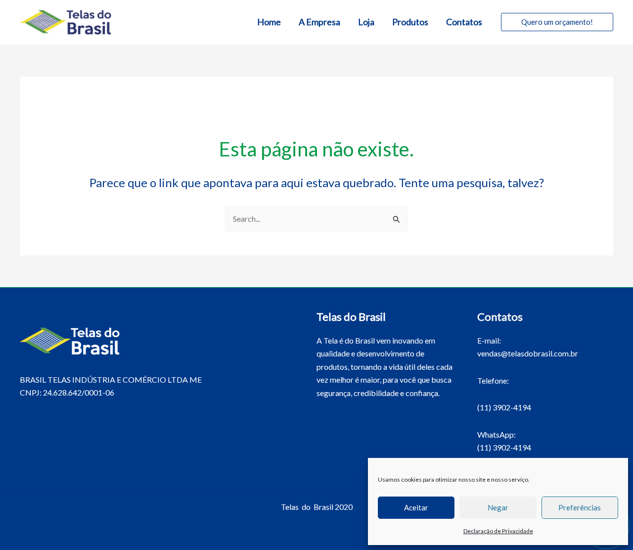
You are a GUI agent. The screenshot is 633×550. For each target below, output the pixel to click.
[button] (557, 22)
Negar (498, 507)
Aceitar (416, 507)
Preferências (579, 507)
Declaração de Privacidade (498, 531)
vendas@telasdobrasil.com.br (527, 353)
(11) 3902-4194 (504, 407)
